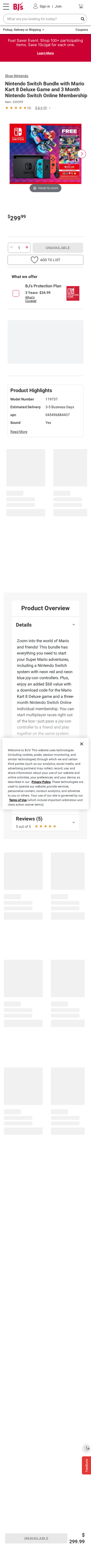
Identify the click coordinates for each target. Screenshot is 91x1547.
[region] (45, 773)
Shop (16, 76)
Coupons (82, 29)
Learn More (45, 53)
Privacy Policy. (41, 782)
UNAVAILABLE (58, 248)
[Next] (81, 154)
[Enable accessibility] (86, 1448)
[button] (45, 260)
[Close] (81, 743)
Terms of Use (18, 800)
